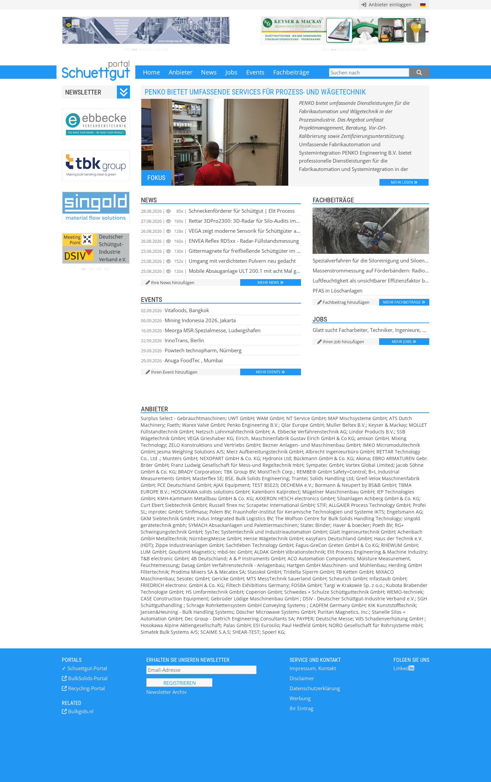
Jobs (231, 72)
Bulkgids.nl (80, 711)
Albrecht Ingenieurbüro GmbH (340, 451)
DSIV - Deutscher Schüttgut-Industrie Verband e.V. (359, 598)
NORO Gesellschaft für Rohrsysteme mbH (375, 625)
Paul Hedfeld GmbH (304, 625)
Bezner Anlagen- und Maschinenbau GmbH (311, 445)
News (209, 72)
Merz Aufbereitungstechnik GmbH (264, 451)
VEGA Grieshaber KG (210, 438)
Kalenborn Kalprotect (276, 491)
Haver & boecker (351, 525)
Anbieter (180, 72)
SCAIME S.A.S (215, 632)
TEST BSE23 (265, 485)
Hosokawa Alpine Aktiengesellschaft (181, 625)
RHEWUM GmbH (399, 545)
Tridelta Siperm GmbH (309, 572)
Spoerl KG (273, 632)
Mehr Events (268, 371)
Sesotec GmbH (193, 578)
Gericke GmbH (228, 578)
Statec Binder (315, 525)
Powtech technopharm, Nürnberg (191, 350)
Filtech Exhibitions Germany (257, 585)
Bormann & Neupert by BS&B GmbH (355, 485)
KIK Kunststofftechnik (392, 605)
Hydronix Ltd (277, 458)
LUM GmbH (153, 552)
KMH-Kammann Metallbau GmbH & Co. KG (205, 498)
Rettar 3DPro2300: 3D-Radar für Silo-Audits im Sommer (221, 220)
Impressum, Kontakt (313, 668)
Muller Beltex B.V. (346, 425)
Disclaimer (302, 678)
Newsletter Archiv (166, 692)
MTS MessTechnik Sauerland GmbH (286, 578)
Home (151, 72)
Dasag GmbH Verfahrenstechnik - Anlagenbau (232, 565)
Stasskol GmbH (264, 572)
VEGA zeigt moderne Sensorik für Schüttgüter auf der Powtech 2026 (221, 230)
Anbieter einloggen (389, 4)
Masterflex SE (207, 478)
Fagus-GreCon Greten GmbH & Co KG (337, 545)
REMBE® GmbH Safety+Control (331, 471)
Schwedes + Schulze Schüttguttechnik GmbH (334, 592)
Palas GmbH (237, 625)
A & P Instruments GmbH (257, 558)
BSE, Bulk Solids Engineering (257, 478)
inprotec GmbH (165, 512)
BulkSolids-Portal (87, 678)
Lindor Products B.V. (371, 431)
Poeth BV (382, 525)
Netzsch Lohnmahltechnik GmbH (232, 431)
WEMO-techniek (405, 592)
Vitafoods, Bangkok (175, 310)
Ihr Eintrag (301, 708)
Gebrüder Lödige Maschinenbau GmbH (255, 598)
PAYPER (305, 618)
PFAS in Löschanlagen (337, 290)
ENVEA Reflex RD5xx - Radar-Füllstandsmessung (220, 240)
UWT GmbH (241, 418)
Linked (401, 668)
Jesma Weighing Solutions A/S (190, 451)
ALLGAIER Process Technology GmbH (369, 505)
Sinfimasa (196, 512)
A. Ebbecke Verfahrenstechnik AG (309, 431)
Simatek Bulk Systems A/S (169, 632)
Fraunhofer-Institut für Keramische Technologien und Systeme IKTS (308, 512)
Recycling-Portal (86, 688)
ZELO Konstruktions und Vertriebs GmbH (214, 445)
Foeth (173, 425)
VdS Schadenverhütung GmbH (390, 618)
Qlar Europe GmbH (302, 425)
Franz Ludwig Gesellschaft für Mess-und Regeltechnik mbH (237, 465)
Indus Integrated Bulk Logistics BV (235, 518)
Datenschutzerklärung (315, 688)
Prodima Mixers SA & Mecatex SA (208, 572)
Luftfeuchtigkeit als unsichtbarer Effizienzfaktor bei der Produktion (371, 280)
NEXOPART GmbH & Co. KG (230, 458)
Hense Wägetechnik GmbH (273, 538)
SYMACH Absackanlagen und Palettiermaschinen (243, 525)
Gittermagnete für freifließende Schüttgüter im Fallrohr (221, 250)
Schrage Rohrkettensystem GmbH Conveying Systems (246, 605)
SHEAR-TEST (246, 632)
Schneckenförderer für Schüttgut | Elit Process (218, 210)
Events (255, 72)
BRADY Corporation (199, 471)
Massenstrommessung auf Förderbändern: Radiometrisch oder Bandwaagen (371, 270)
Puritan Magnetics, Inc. (343, 612)
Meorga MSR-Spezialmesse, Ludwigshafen (201, 330)
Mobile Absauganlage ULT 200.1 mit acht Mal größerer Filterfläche (221, 270)
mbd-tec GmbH (234, 552)
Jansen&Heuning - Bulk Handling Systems (187, 612)
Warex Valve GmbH (203, 425)
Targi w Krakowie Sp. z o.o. (353, 585)
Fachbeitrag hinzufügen (346, 302)
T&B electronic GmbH (164, 558)
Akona (363, 458)
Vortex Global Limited (369, 465)
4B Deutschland (208, 558)
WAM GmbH (270, 418)
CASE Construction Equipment (174, 598)
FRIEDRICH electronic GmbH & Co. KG (182, 585)
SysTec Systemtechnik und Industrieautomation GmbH (266, 532)
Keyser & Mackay (387, 425)
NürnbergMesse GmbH (215, 538)
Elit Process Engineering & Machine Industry (377, 552)
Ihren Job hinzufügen (343, 342)
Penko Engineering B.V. (253, 425)
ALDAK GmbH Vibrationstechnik (289, 552)
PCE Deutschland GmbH (184, 485)
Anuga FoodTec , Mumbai (182, 360)
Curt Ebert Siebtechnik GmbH (173, 505)
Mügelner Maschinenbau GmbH (338, 491)
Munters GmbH (180, 458)
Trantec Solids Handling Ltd (322, 478)
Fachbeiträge (291, 72)
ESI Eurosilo (266, 625)
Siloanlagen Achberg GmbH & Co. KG (378, 498)
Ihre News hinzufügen (172, 282)
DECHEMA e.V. (296, 485)
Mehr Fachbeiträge (402, 302)
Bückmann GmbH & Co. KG (323, 458)
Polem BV (219, 512)
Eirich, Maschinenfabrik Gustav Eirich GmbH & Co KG (295, 438)
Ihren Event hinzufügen (174, 372)
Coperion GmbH (264, 592)
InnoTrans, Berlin (172, 340)
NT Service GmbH (305, 418)
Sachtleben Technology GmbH (259, 545)
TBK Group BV (239, 471)
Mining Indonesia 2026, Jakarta (188, 320)
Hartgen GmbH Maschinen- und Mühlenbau (336, 565)
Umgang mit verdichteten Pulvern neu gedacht (218, 260)
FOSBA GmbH (306, 585)
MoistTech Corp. (276, 471)
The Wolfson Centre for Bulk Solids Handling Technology (338, 518)
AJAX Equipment (231, 485)
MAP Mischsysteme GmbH (357, 418)
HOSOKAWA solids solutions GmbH (210, 491)
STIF (321, 505)
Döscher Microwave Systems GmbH (275, 612)
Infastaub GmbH (387, 578)
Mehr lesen (402, 182)
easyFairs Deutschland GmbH (338, 538)
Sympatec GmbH (324, 465)
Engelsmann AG (404, 512)
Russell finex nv (226, 505)
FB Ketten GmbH (354, 572)
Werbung (300, 698)
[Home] (95, 72)
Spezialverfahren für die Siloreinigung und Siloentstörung (371, 260)
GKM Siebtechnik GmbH (167, 518)
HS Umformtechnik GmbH (214, 592)
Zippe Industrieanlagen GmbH (189, 545)
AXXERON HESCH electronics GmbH (295, 498)
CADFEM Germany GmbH (337, 605)
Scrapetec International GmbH (280, 505)
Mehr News (268, 282)
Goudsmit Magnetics (192, 552)
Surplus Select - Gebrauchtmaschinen (183, 418)
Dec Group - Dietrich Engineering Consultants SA (239, 618)
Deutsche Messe (334, 618)
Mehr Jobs (402, 341)
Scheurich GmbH (348, 578)
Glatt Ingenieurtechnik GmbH (362, 532)
